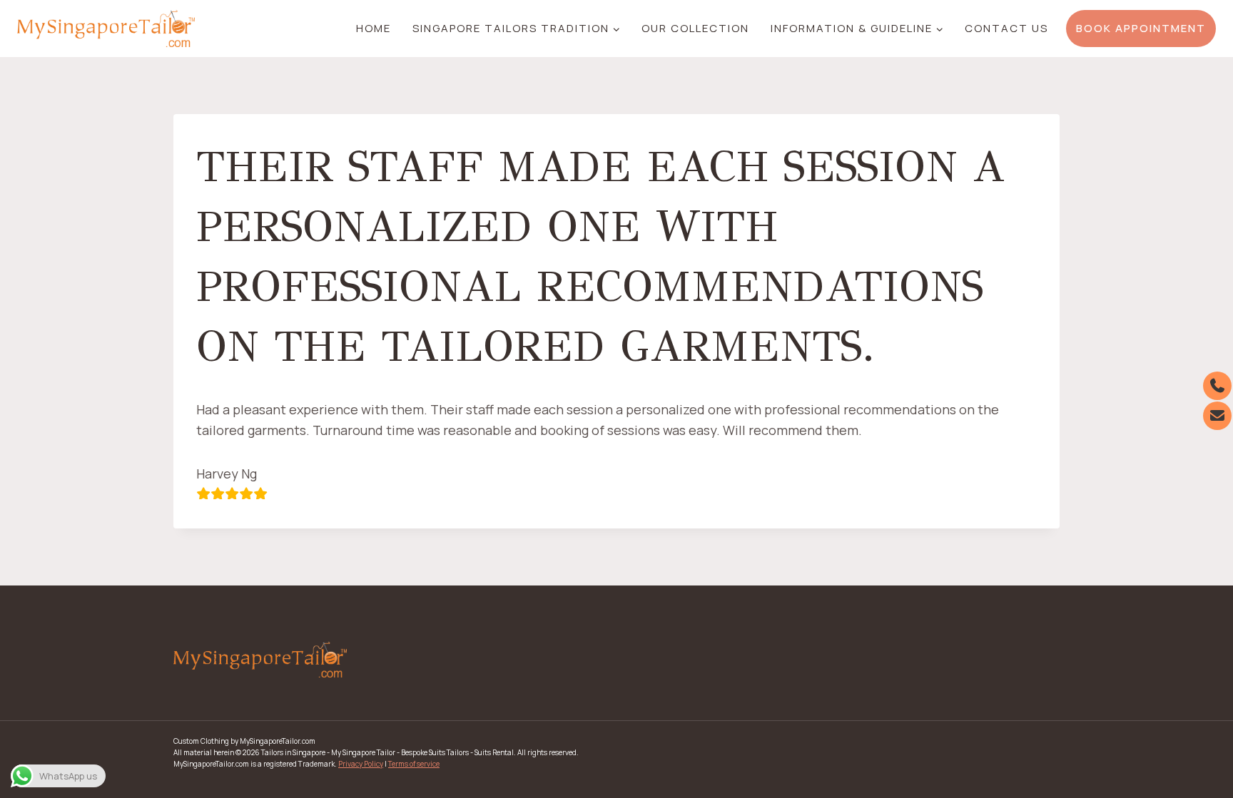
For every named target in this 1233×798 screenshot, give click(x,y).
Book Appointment (1141, 28)
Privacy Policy (360, 764)
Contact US (1006, 28)
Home (373, 28)
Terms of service (414, 764)
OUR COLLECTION (695, 28)
